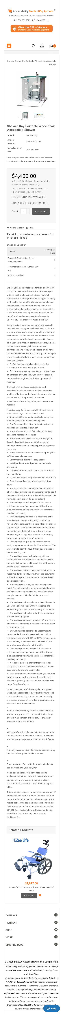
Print (30, 228)
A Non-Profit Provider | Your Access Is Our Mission (31, 15)
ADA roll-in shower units (26, 732)
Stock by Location (16, 245)
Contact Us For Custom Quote (30, 203)
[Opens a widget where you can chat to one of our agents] (51, 1008)
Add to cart (40, 211)
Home (10, 61)
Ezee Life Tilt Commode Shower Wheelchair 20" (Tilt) (31, 889)
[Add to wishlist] (40, 895)
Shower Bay (31, 135)
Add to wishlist (17, 228)
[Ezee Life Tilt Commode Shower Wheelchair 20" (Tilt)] (31, 858)
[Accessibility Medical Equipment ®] (31, 39)
